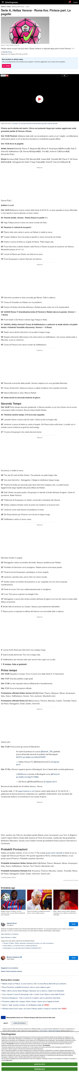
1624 (38, 1038)
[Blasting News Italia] (11, 2)
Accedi (76, 2)
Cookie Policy (8, 1060)
